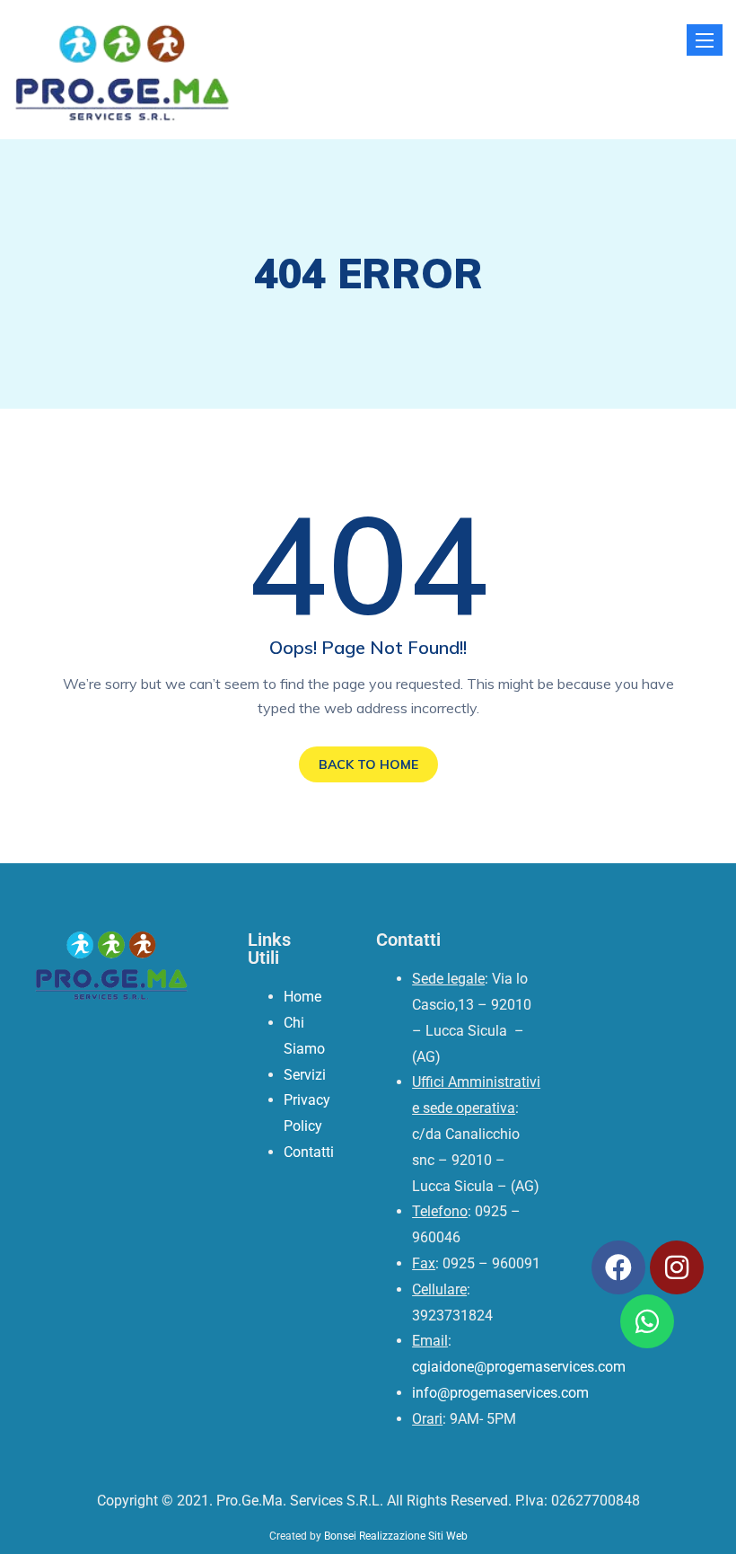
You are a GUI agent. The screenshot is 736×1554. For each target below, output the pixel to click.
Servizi (305, 1074)
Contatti (309, 1152)
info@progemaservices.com (500, 1392)
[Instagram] (677, 1267)
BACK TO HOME (368, 764)
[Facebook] (618, 1267)
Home (302, 996)
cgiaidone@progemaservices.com (519, 1366)
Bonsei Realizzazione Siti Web (396, 1536)
